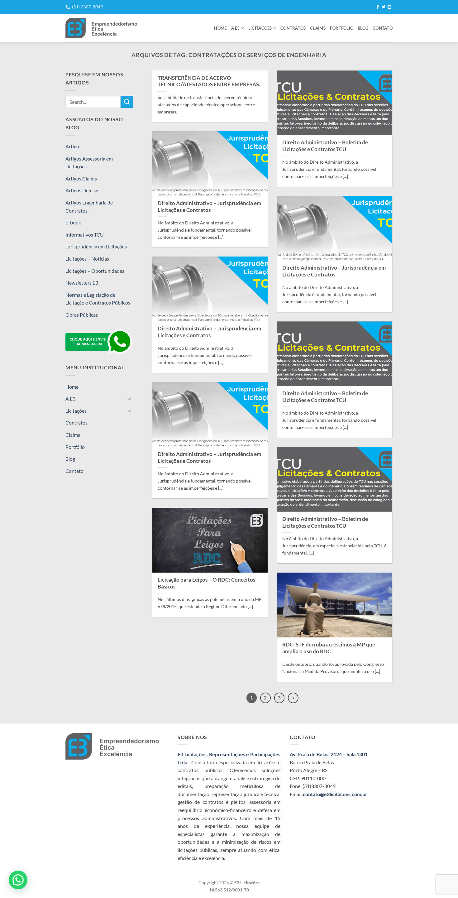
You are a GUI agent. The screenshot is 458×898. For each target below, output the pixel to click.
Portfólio (341, 28)
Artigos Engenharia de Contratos (89, 206)
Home (220, 28)
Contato (383, 28)
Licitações (260, 28)
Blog (363, 28)
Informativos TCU (84, 235)
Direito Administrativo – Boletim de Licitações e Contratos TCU (325, 145)
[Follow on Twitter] (383, 7)
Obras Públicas (81, 315)
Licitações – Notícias (87, 259)
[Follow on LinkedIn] (389, 7)
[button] (18, 880)
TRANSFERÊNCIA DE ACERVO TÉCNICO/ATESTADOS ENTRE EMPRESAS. (209, 81)
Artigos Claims (81, 178)
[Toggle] (129, 398)
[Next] (293, 698)
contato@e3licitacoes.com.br (335, 794)
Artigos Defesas (82, 190)
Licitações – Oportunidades (94, 271)
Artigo (72, 146)
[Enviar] (127, 102)
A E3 (235, 28)
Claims (318, 28)
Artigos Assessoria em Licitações (89, 163)
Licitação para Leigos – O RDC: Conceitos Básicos (206, 583)
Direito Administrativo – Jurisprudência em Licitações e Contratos (209, 206)
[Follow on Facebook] (377, 7)
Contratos (293, 28)
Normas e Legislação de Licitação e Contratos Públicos (97, 299)
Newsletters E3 (81, 283)
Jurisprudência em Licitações (96, 246)
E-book (73, 222)
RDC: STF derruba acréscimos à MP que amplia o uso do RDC (328, 648)
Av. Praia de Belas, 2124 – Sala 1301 (329, 754)
